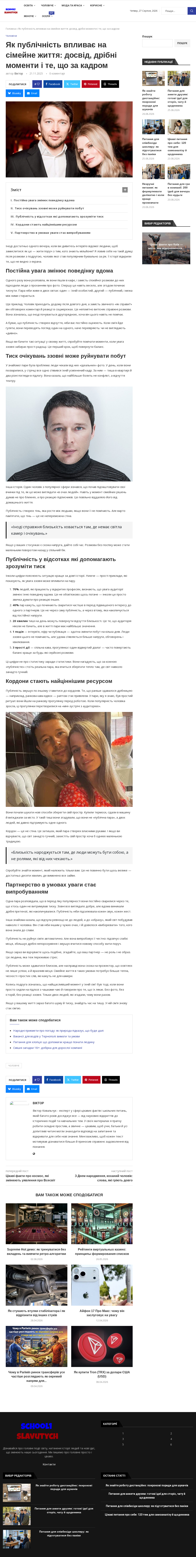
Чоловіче (47, 5)
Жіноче (29, 16)
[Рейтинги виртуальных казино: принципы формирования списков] (102, 1223)
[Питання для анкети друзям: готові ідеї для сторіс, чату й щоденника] (179, 78)
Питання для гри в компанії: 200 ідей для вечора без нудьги (179, 189)
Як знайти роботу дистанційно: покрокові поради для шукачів (151, 100)
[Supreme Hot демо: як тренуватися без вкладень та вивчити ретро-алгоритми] (36, 1223)
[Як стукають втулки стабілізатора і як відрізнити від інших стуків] (36, 1285)
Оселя (47, 15)
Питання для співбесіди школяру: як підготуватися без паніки (151, 146)
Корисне (96, 5)
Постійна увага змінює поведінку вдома (44, 200)
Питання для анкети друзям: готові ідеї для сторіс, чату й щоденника (178, 98)
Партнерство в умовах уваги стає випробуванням (52, 233)
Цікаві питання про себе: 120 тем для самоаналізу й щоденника (177, 146)
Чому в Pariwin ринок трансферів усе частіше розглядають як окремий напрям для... (36, 1376)
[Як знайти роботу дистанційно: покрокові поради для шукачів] (153, 78)
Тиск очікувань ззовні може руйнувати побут (49, 208)
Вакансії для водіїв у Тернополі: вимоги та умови (46, 1036)
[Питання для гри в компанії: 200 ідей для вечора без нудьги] (179, 171)
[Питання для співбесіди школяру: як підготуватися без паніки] (153, 126)
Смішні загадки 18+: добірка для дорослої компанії (47, 1048)
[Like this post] (38, 84)
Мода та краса (72, 5)
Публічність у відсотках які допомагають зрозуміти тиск (60, 216)
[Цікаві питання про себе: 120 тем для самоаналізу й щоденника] (179, 126)
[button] (145, 248)
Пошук (192, 11)
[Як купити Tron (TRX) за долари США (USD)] (102, 1346)
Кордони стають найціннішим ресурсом (46, 224)
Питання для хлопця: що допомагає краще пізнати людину (54, 1042)
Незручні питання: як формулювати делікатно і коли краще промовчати (153, 193)
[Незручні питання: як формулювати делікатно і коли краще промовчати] (153, 171)
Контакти (49, 1464)
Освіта (28, 5)
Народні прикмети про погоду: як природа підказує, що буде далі (58, 1030)
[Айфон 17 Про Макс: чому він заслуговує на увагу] (102, 1285)
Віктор (18, 73)
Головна (11, 28)
